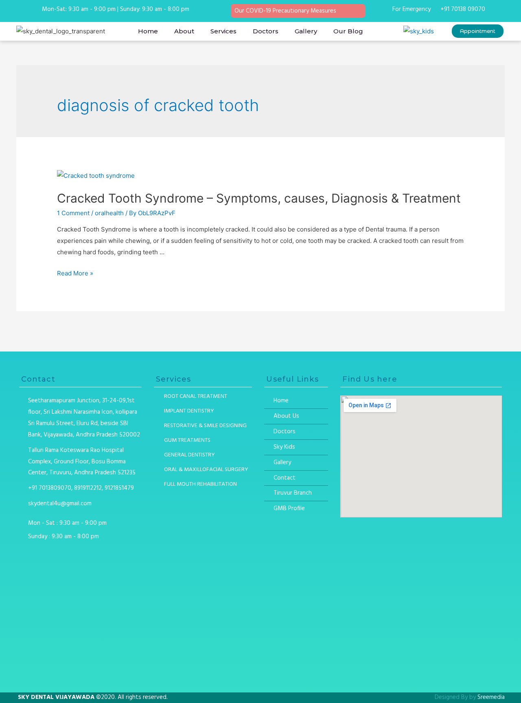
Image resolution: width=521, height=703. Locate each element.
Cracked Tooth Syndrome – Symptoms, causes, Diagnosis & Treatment (259, 198)
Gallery (306, 31)
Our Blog (348, 31)
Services (223, 31)
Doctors (265, 31)
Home (148, 31)
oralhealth (109, 213)
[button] (477, 31)
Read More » (75, 273)
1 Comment (73, 213)
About (184, 31)
